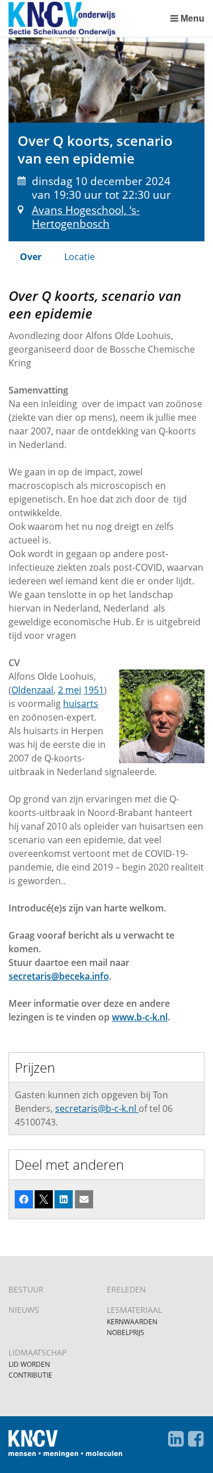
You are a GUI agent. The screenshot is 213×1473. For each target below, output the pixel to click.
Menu (192, 18)
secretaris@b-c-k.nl (97, 1108)
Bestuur (26, 1289)
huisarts (80, 703)
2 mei (69, 690)
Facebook (195, 1439)
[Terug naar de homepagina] (87, 18)
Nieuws (24, 1309)
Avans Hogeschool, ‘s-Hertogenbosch (86, 216)
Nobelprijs (125, 1332)
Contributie (30, 1375)
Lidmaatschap (37, 1352)
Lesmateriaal (134, 1309)
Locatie (79, 256)
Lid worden (29, 1364)
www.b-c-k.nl (140, 1017)
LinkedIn (175, 1439)
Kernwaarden (132, 1321)
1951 (93, 690)
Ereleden (126, 1289)
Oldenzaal (32, 690)
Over (30, 256)
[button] (24, 1199)
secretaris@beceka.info (59, 976)
